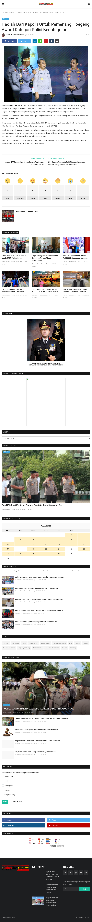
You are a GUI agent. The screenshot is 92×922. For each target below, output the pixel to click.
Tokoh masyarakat (59, 643)
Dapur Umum (45, 643)
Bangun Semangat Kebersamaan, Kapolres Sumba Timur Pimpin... (52, 901)
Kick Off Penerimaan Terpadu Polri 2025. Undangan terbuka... (75, 257)
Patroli (24, 643)
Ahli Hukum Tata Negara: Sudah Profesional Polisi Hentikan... (37, 729)
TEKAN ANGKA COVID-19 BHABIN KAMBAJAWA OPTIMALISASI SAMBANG (41, 718)
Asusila (64, 648)
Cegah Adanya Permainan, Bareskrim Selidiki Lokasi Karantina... (38, 741)
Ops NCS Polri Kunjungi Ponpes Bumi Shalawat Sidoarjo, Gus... (33, 505)
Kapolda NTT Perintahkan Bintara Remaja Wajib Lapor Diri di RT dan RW (24, 163)
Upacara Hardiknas (52, 648)
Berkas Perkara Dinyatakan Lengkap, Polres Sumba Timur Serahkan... (40, 610)
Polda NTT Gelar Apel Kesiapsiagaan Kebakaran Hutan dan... (37, 621)
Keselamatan (37, 648)
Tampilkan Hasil (16, 802)
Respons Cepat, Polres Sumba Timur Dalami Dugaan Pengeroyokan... (39, 599)
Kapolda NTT (34, 643)
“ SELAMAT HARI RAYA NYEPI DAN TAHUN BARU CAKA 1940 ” (45, 290)
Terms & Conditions (82, 917)
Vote (5, 802)
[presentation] (82, 454)
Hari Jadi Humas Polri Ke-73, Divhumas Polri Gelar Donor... (13, 290)
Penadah (6, 643)
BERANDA (11, 12)
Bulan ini (46, 571)
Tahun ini (75, 571)
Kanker (77, 643)
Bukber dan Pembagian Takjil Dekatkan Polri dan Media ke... (75, 290)
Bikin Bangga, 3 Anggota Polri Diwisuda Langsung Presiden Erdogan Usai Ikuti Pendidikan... (66, 163)
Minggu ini (16, 571)
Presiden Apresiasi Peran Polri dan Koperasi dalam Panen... (52, 888)
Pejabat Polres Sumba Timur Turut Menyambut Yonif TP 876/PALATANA (52, 875)
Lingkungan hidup (24, 648)
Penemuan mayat (9, 648)
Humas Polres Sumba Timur (15, 35)
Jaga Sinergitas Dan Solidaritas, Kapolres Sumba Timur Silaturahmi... (45, 258)
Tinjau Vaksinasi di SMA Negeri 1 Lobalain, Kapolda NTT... (36, 752)
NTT (70, 643)
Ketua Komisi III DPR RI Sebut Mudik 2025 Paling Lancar (14, 257)
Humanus (15, 643)
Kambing (73, 648)
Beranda (4, 12)
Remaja (85, 643)
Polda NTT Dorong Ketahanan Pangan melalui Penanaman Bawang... (40, 577)
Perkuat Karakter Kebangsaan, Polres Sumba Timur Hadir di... (37, 588)
